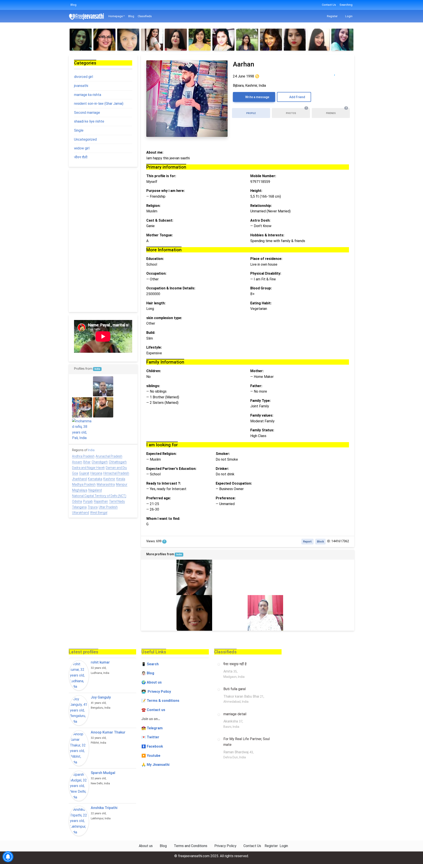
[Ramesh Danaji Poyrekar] (158, 613)
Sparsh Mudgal (103, 773)
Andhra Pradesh (83, 456)
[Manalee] (247, 40)
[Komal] (295, 40)
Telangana (79, 507)
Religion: (153, 206)
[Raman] (124, 407)
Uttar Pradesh (108, 507)
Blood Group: (261, 288)
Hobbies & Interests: (267, 235)
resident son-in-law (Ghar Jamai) (98, 103)
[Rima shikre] (124, 386)
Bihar (87, 462)
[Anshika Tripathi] (79, 821)
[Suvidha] (200, 40)
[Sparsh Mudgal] (79, 786)
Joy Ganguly (101, 697)
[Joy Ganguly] (79, 710)
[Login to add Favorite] (334, 73)
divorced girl (83, 77)
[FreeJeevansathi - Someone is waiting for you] (87, 16)
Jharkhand (79, 479)
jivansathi (81, 86)
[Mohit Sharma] (103, 386)
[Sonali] (319, 40)
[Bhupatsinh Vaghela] (336, 613)
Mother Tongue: (159, 235)
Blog (73, 4)
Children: (153, 371)
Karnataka (95, 479)
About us (146, 846)
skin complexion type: (164, 318)
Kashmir (109, 479)
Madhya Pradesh (84, 484)
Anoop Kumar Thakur (108, 732)
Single (78, 130)
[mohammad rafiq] (82, 429)
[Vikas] (230, 613)
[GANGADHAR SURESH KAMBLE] (82, 407)
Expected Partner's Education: (171, 469)
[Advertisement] (103, 241)
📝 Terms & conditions (160, 701)
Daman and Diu (116, 467)
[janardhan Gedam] (300, 613)
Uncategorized (85, 139)
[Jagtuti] (176, 40)
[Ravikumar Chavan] (103, 407)
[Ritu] (271, 40)
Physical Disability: (265, 273)
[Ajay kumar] (103, 428)
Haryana (96, 473)
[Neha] (342, 40)
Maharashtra (106, 484)
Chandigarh (100, 462)
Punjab (88, 501)
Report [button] (307, 541)
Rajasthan (101, 501)
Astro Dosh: (260, 220)
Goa (75, 473)
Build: (150, 333)
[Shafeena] (128, 40)
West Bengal (98, 512)
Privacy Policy (225, 846)
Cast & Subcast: (159, 220)
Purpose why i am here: (165, 191)
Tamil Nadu (117, 501)
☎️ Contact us (153, 710)
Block (320, 541)
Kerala (120, 479)
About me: (154, 152)
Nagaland (95, 490)
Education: (155, 259)
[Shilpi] (194, 613)
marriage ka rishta (87, 95)
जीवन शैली (80, 157)
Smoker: (223, 454)
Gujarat (84, 473)
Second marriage (87, 112)
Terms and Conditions (190, 846)
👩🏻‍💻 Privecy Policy (156, 691)
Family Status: (262, 430)
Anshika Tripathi (104, 808)
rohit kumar (100, 662)
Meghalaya (79, 490)
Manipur (121, 484)
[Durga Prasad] (265, 577)
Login (348, 16)
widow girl (81, 148)
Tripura (93, 507)
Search (153, 664)
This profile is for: (161, 176)
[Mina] (152, 40)
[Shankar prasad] (265, 613)
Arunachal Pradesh (109, 456)
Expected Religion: (161, 454)
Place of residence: (266, 259)
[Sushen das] (82, 386)
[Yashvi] (158, 577)
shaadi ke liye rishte (89, 121)
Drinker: (222, 469)
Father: (256, 386)
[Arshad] (230, 577)
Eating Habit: (260, 303)
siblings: (153, 386)
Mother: (256, 371)
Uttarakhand (80, 512)
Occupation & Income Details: (170, 288)
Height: (256, 191)
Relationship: (261, 206)
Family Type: (260, 401)
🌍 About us (151, 682)
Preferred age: (158, 498)
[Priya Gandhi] (300, 577)
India (179, 554)
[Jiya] (81, 40)
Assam (77, 462)
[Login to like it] (343, 73)
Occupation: (156, 273)
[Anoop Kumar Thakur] (79, 748)
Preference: (226, 498)
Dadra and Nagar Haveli (88, 467)
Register (332, 16)
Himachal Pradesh (116, 473)
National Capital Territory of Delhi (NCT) (99, 496)
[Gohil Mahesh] (124, 428)
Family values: (261, 415)
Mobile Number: (263, 176)
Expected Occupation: (234, 483)
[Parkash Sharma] (336, 577)
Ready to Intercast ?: (163, 483)
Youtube (153, 756)
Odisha (77, 501)
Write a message (257, 97)
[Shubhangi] (104, 40)
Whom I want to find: (163, 519)
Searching (346, 4)
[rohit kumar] (79, 675)
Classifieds (145, 16)
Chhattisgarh (118, 462)
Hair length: (155, 303)
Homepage (115, 16)
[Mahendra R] (194, 577)
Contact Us (329, 4)
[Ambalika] (223, 40)
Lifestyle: (154, 347)
